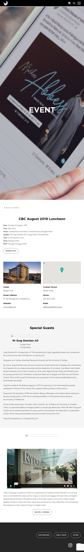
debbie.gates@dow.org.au (52, 307)
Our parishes (44, 535)
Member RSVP (11, 251)
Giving (75, 535)
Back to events (12, 208)
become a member (42, 512)
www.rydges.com (9, 307)
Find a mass (61, 535)
